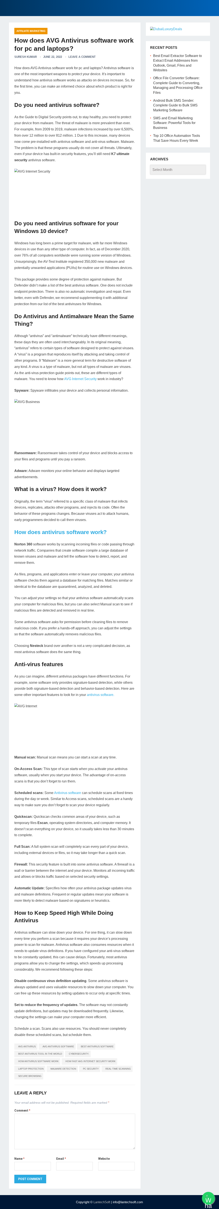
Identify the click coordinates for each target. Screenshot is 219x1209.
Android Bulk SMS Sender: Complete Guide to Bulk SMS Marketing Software (175, 105)
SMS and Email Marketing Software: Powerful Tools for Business (174, 123)
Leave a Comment (82, 56)
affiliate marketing (30, 31)
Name (19, 1158)
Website (104, 1158)
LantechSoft (101, 1202)
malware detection (63, 1068)
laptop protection (31, 1068)
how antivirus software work (38, 1061)
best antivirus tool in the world (40, 1053)
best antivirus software (97, 1046)
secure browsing (29, 1076)
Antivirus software (67, 793)
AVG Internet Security (80, 379)
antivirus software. (100, 695)
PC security (91, 1068)
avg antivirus (27, 1046)
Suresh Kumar (25, 56)
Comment (22, 1110)
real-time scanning (118, 1068)
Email (61, 1158)
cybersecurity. (79, 1053)
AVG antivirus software (58, 1046)
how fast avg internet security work (90, 1061)
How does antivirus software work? (60, 532)
